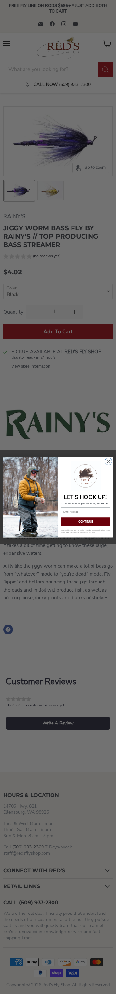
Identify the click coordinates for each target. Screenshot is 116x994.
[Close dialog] (108, 461)
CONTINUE (85, 521)
